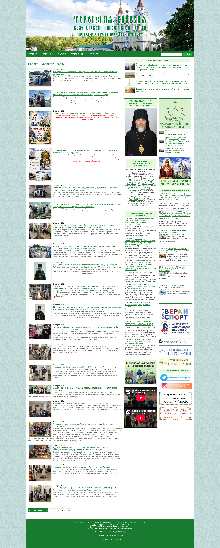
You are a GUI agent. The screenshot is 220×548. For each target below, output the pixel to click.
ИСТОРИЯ (46, 54)
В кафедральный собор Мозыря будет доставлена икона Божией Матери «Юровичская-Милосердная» (85, 151)
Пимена (152, 176)
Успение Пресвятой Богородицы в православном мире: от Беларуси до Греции (140, 286)
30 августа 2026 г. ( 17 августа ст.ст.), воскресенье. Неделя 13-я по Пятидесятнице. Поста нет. (175, 195)
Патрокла (131, 183)
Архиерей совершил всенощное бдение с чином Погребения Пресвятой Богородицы (85, 72)
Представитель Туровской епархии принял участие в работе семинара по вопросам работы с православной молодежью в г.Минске (177, 141)
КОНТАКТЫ (94, 54)
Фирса (137, 180)
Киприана (143, 189)
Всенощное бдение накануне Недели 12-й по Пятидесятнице (80, 346)
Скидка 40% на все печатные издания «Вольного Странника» (172, 269)
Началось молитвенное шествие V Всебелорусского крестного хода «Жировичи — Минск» (163, 75)
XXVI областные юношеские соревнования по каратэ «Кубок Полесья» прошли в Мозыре (177, 133)
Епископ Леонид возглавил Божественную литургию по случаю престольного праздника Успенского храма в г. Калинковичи (87, 205)
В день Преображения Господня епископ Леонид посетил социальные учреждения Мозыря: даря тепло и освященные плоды (84, 448)
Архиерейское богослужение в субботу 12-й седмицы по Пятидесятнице (84, 367)
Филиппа (147, 187)
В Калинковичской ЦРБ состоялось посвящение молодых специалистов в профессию (85, 389)
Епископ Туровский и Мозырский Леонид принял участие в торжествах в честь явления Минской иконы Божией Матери (85, 247)
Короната (132, 182)
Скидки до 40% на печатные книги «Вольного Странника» (171, 287)
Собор (140, 192)
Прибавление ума (140, 205)
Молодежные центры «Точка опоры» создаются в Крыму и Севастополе (174, 250)
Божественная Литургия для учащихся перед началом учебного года (83, 113)
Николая (139, 196)
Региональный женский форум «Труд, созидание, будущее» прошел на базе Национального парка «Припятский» (86, 188)
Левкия (144, 180)
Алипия (131, 191)
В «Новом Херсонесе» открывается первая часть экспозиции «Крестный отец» (173, 232)
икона (135, 178)
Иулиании (129, 185)
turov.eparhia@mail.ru (119, 524)
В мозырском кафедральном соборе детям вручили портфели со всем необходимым (83, 425)
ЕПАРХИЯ (33, 54)
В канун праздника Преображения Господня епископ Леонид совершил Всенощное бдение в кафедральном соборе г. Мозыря (84, 489)
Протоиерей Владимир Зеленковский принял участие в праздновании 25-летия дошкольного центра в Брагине (86, 328)
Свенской (133, 199)
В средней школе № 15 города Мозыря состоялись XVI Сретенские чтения (177, 150)
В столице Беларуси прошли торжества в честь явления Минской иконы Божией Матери (140, 323)
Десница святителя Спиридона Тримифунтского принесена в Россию (138, 341)
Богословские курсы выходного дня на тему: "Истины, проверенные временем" (163, 90)
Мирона (129, 176)
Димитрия (138, 198)
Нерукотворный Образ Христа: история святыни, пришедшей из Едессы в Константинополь (139, 221)
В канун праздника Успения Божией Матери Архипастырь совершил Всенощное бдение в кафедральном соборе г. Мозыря (83, 226)
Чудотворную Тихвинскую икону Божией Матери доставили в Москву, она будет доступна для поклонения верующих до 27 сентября (140, 242)
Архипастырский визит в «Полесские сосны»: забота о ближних (81, 403)
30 (69, 510)
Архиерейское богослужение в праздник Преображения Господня (82, 467)
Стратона (138, 187)
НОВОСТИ (61, 54)
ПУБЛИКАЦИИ (77, 54)
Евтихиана (132, 189)
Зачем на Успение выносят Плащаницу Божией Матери (137, 305)
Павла (144, 183)
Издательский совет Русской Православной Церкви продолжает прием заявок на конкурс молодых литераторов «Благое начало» (162, 82)
